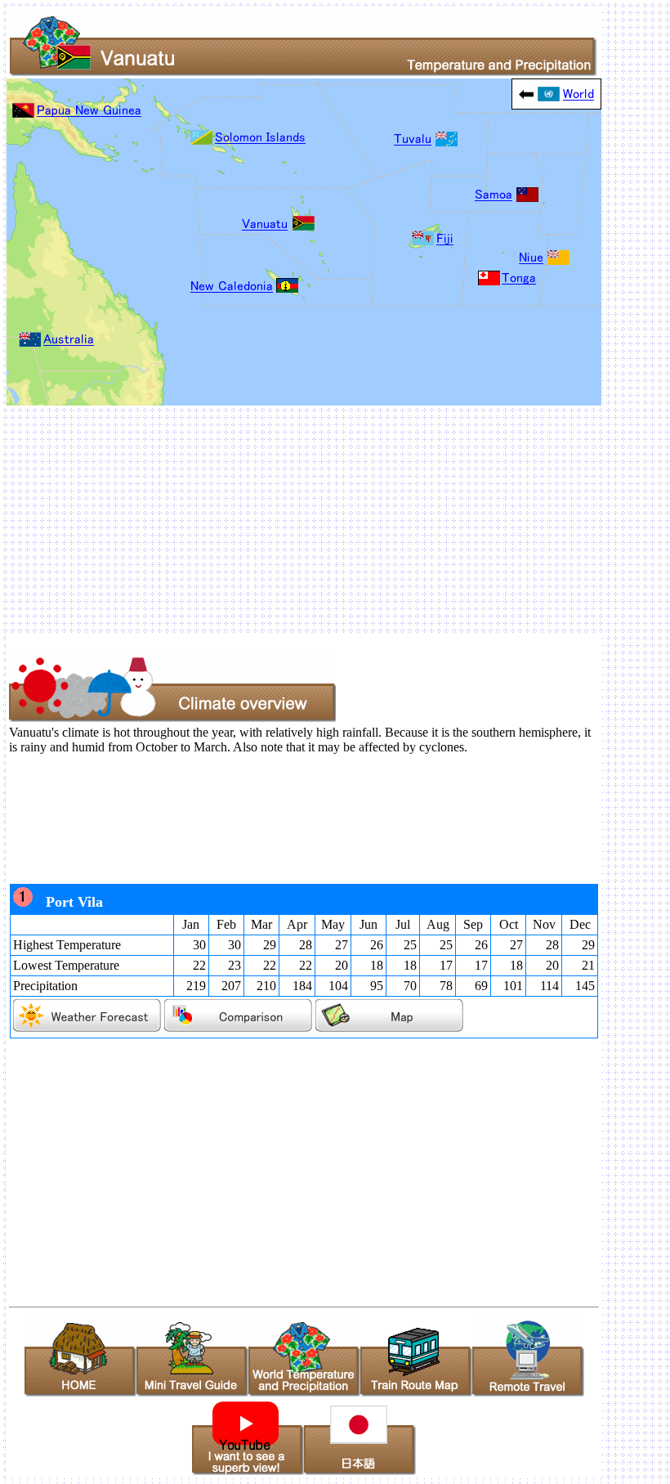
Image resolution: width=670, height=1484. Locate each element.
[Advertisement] (335, 520)
